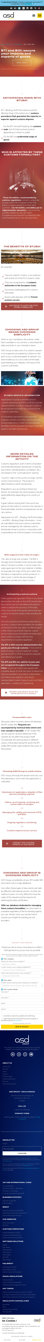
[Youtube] (31, 1054)
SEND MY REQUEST (22, 1027)
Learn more (21, 4)
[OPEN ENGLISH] (41, 8)
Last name (5, 998)
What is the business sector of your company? (16, 973)
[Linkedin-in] (13, 1054)
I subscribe (22, 1153)
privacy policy (8, 1161)
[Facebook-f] (19, 1054)
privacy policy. (17, 1020)
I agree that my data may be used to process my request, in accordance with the (19, 1019)
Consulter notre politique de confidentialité (13, 1333)
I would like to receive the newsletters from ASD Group (19, 1016)
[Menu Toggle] (33, 15)
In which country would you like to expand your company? (19, 983)
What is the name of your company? (13, 961)
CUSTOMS (18, 44)
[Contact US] (39, 15)
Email (3, 1003)
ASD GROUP (6, 44)
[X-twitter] (35, 8)
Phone (3, 1009)
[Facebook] (31, 8)
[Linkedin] (27, 8)
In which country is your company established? (16, 967)
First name (5, 992)
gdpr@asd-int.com (28, 1165)
